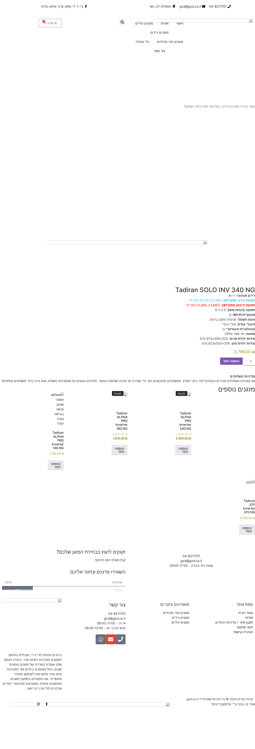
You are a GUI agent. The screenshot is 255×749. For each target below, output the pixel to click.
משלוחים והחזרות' (13, 381)
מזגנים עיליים (144, 23)
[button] (122, 22)
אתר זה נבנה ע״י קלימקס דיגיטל (233, 704)
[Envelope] (111, 639)
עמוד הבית (248, 106)
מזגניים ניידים (159, 32)
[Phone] (121, 639)
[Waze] (101, 639)
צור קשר (159, 51)
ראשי (180, 23)
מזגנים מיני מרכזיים (170, 42)
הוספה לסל (231, 361)
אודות (165, 23)
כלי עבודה (142, 42)
